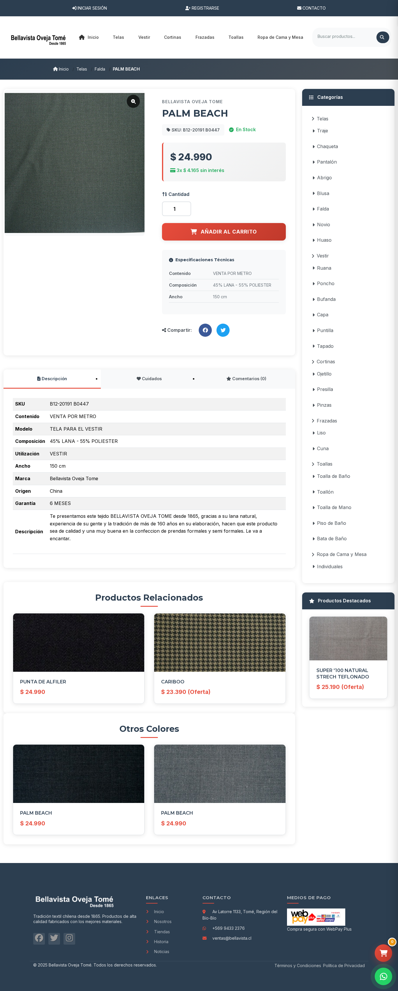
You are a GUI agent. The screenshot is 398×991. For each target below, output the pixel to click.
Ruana (324, 268)
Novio (323, 224)
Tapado (325, 346)
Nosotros (163, 921)
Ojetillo (324, 374)
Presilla (325, 389)
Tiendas (162, 931)
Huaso (324, 240)
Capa (322, 315)
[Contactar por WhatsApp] (383, 976)
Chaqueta (327, 146)
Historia (161, 941)
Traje (322, 131)
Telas (81, 68)
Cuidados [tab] (151, 378)
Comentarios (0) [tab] (248, 378)
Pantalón (327, 162)
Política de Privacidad (344, 965)
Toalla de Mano (334, 507)
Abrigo (324, 177)
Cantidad (178, 194)
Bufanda (326, 299)
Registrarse (205, 8)
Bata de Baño (332, 538)
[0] (383, 953)
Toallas (324, 464)
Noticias (161, 951)
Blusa (323, 193)
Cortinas (326, 361)
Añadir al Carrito (229, 232)
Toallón (325, 492)
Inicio (93, 37)
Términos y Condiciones (297, 965)
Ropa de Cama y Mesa (342, 554)
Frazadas (327, 421)
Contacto (313, 8)
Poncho (325, 283)
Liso (321, 433)
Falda (100, 68)
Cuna (323, 448)
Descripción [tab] (53, 378)
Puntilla (325, 330)
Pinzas (324, 405)
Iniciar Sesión (91, 8)
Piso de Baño (331, 523)
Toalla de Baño (333, 476)
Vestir (323, 256)
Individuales (330, 566)
